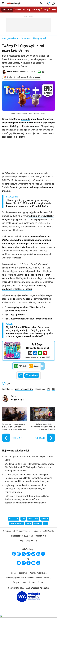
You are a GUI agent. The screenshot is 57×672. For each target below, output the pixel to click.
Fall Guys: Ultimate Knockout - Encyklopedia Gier (28, 350)
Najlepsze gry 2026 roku (43, 531)
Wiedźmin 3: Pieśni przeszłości (16, 531)
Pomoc (41, 582)
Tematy (37, 523)
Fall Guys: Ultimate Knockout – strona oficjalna (28, 318)
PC (48, 389)
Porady (44, 519)
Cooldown (33, 519)
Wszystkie (13, 519)
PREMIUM (7, 9)
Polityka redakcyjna (37, 573)
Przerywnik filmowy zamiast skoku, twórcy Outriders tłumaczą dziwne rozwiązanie (14, 424)
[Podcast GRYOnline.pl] (33, 554)
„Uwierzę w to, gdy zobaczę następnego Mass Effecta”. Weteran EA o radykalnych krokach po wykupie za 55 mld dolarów (28, 203)
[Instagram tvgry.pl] (28, 563)
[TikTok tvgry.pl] (24, 563)
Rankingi (36, 9)
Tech (28, 523)
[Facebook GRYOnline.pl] (14, 554)
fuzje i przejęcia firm (24, 389)
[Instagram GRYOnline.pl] (19, 554)
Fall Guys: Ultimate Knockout (24, 126)
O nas (13, 573)
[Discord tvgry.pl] (33, 563)
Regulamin (22, 573)
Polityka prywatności (15, 577)
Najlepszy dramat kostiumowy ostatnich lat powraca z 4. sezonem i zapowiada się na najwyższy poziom (25, 488)
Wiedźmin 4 (40, 535)
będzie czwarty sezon (21, 299)
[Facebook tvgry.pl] (38, 563)
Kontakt (32, 582)
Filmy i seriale (16, 523)
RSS (45, 523)
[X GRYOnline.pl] (24, 554)
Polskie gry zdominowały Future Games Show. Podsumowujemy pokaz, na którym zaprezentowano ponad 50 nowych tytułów (27, 499)
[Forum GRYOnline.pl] (43, 554)
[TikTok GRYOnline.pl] (28, 554)
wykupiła (25, 119)
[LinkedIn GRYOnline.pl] (38, 554)
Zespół (16, 582)
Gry (28, 9)
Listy (46, 9)
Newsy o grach (39, 38)
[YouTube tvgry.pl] (19, 563)
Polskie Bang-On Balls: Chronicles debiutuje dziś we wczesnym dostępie (42, 424)
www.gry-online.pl (10, 38)
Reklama (47, 577)
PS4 (54, 389)
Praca (23, 582)
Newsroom (20, 9)
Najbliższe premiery (28, 540)
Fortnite (21, 136)
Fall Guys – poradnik (15, 314)
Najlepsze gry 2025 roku (22, 535)
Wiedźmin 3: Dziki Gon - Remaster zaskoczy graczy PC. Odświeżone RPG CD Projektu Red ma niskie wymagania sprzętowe (29, 467)
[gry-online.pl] (13, 3)
